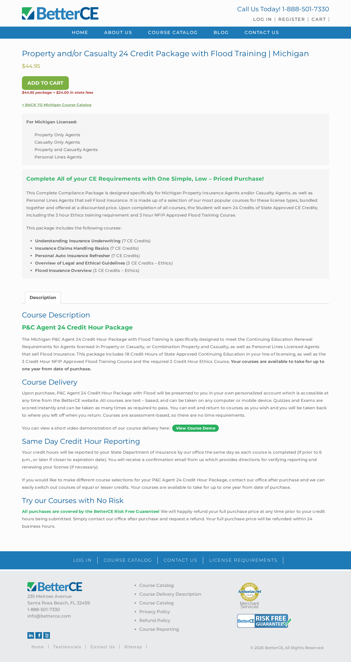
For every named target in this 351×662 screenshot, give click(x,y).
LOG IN (82, 560)
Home (38, 647)
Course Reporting (159, 629)
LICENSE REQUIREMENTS (243, 560)
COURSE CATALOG (128, 560)
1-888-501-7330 (305, 9)
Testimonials (67, 647)
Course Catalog (156, 585)
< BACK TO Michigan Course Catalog (56, 105)
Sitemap (133, 647)
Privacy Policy (154, 611)
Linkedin (30, 635)
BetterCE (95, 12)
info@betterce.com (49, 616)
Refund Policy (154, 620)
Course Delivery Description (170, 594)
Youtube (46, 635)
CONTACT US (180, 560)
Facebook (38, 635)
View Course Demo (195, 428)
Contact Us (102, 647)
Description (43, 297)
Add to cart (45, 83)
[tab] (43, 298)
